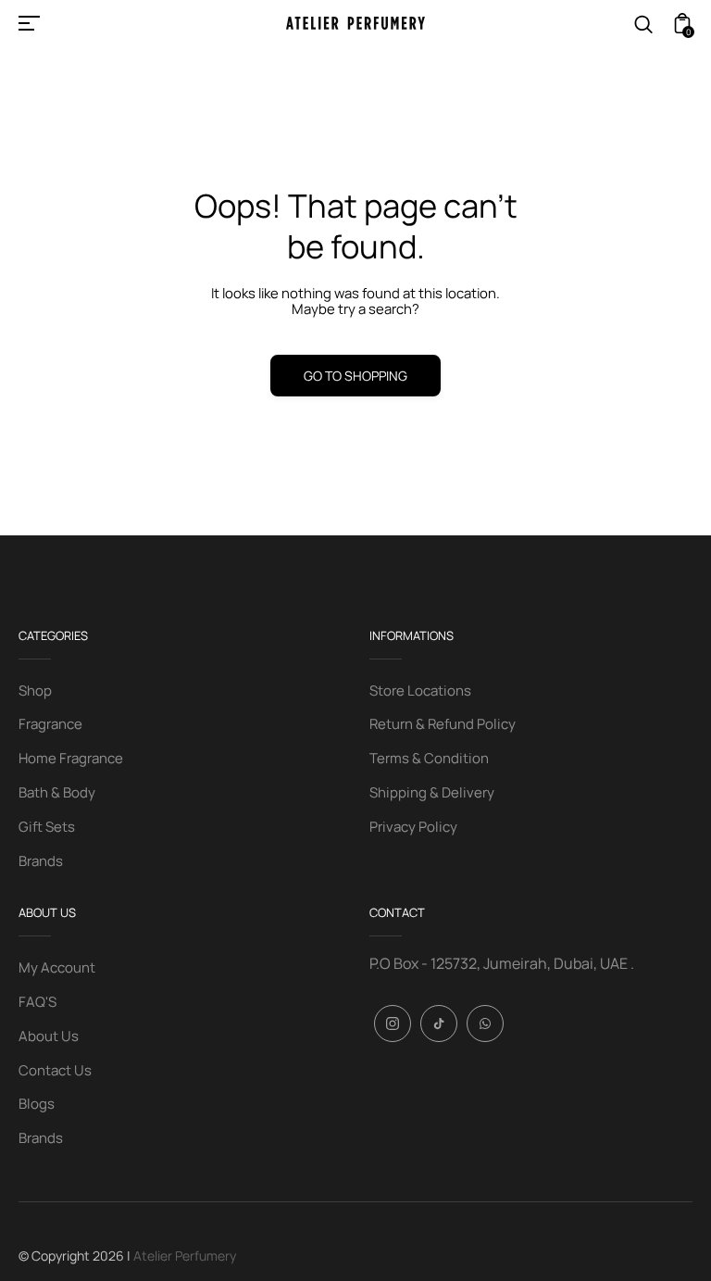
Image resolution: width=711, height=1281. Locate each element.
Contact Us (55, 1070)
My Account (57, 967)
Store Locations (420, 690)
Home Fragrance (71, 758)
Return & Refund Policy (442, 724)
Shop (35, 690)
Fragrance (50, 724)
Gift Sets (47, 826)
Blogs (37, 1103)
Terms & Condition (429, 758)
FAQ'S (37, 1001)
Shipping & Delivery (431, 792)
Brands (41, 861)
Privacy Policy (413, 826)
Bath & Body (57, 792)
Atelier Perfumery (184, 1255)
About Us (49, 1036)
